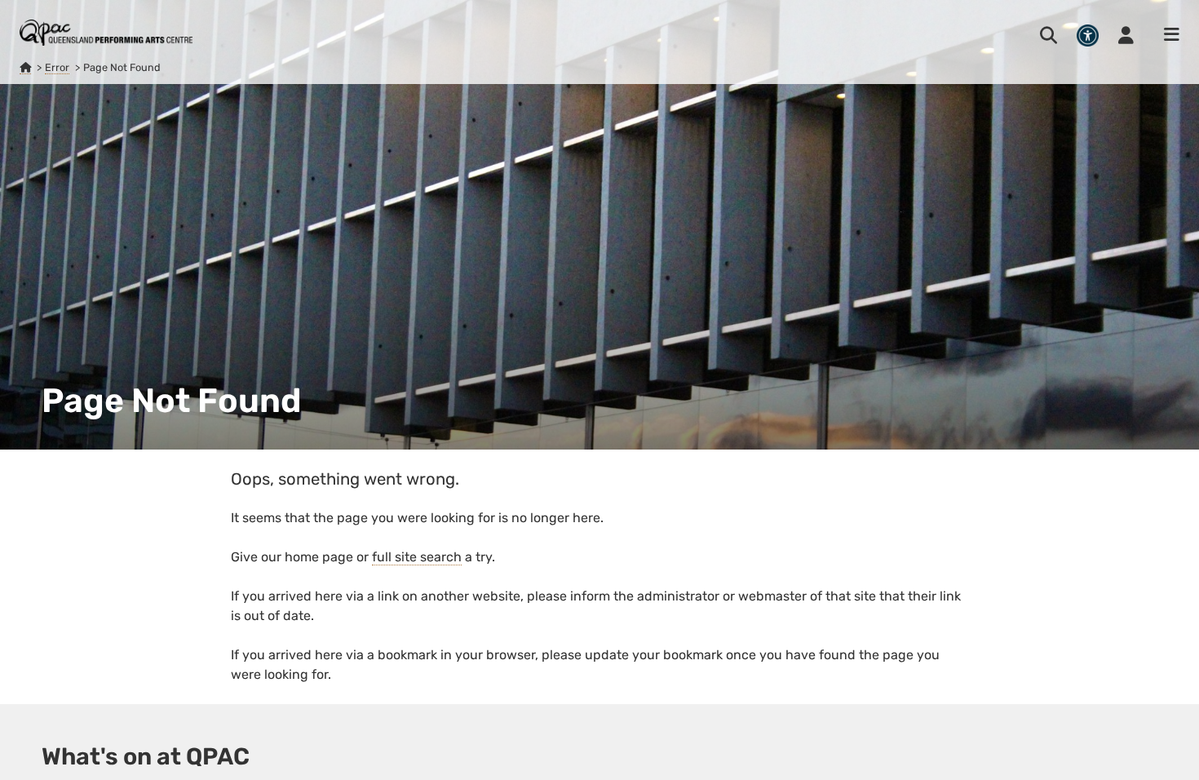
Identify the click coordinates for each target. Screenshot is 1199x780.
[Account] (1126, 35)
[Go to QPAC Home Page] (106, 33)
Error (57, 67)
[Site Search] (1048, 35)
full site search (417, 557)
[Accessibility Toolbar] (1088, 35)
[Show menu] (1166, 35)
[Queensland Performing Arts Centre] (25, 67)
